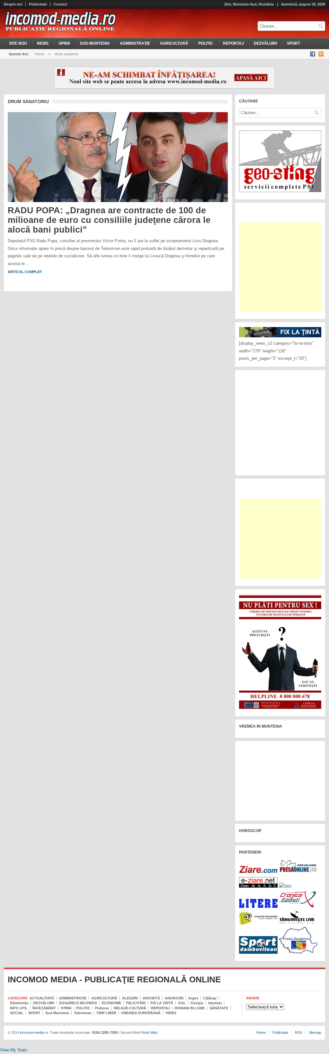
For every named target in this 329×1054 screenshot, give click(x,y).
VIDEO (170, 1013)
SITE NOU (18, 43)
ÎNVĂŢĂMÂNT (44, 1008)
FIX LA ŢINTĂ (161, 1003)
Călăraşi (210, 998)
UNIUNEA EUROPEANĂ (141, 1013)
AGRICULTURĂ (174, 43)
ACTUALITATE (42, 998)
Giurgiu (197, 1003)
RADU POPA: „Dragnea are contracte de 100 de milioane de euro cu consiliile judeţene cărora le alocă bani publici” (109, 220)
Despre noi (13, 4)
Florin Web (149, 1032)
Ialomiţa (215, 1003)
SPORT (293, 43)
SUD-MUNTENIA (95, 43)
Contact (60, 4)
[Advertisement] (283, 267)
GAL (182, 1003)
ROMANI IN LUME (190, 1008)
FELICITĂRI (136, 1003)
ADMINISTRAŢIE (135, 43)
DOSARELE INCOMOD (78, 1003)
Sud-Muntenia (57, 1013)
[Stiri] (285, 886)
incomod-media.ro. (34, 1032)
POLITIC (205, 43)
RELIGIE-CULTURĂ (130, 1008)
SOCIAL (16, 1013)
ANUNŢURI (174, 998)
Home (39, 54)
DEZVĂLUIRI (265, 43)
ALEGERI (130, 998)
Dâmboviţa (19, 1003)
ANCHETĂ (151, 998)
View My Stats (13, 1050)
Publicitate (38, 4)
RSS (298, 1032)
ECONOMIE (111, 1003)
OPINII (64, 43)
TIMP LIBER (106, 1013)
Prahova (102, 1008)
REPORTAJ (233, 43)
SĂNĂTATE (218, 1008)
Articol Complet (25, 272)
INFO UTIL (19, 1008)
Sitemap (315, 1032)
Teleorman (83, 1013)
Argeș (193, 998)
